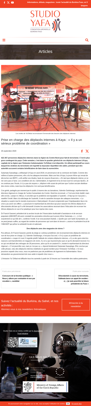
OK (68, 404)
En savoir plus (77, 404)
